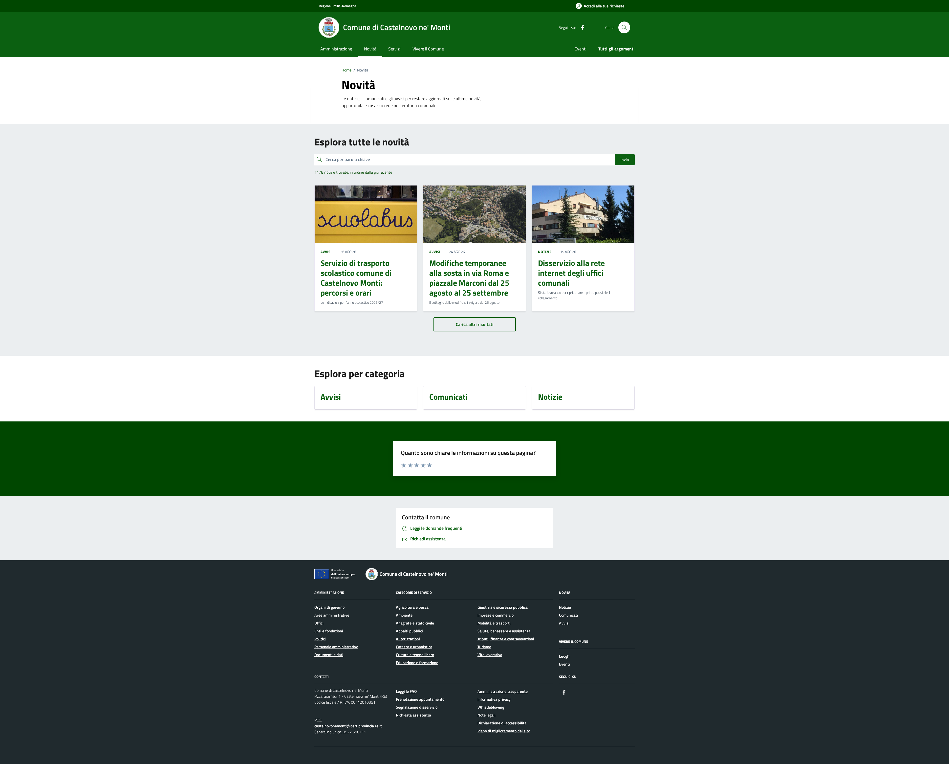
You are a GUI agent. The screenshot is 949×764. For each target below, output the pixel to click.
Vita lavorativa (489, 655)
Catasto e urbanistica (414, 647)
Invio (625, 159)
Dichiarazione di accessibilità (501, 723)
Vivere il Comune (428, 49)
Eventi (580, 49)
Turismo (484, 647)
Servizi (394, 49)
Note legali (486, 715)
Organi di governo (329, 607)
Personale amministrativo (336, 647)
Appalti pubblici (409, 631)
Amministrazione (336, 49)
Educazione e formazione (417, 663)
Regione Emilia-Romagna (337, 5)
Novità (370, 49)
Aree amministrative (331, 615)
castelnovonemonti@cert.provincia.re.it (348, 726)
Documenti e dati (328, 655)
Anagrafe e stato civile (415, 623)
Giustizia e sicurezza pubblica (502, 607)
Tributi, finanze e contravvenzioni (505, 639)
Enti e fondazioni (328, 631)
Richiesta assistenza (413, 715)
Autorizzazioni (408, 639)
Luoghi (564, 656)
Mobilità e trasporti (494, 623)
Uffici (319, 623)
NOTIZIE (545, 251)
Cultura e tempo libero (415, 655)
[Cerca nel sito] (624, 27)
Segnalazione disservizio (416, 707)
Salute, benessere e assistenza (503, 631)
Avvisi (564, 623)
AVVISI (326, 251)
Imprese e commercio (495, 615)
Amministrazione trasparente (502, 691)
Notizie (565, 607)
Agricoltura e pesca (412, 607)
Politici (320, 639)
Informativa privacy (494, 699)
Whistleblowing (490, 707)
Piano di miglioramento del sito (503, 731)
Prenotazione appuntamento (420, 699)
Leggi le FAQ (406, 691)
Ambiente (404, 615)
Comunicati (568, 615)
